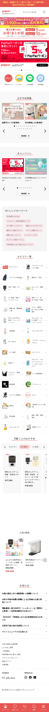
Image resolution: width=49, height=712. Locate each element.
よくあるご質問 (7, 647)
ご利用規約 (6, 651)
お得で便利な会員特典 (10, 644)
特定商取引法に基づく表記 (11, 654)
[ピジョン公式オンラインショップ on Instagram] (25, 677)
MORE (24, 136)
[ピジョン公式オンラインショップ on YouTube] (35, 677)
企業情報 (5, 664)
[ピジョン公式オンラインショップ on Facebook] (30, 677)
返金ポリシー (6, 661)
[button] (14, 126)
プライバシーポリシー (10, 658)
